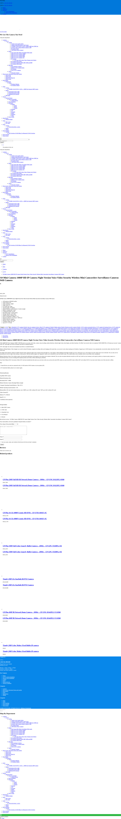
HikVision (8, 95)
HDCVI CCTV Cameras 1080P (18, 53)
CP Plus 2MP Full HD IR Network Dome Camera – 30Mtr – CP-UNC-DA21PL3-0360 (33, 479)
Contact (4, 14)
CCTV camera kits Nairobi (38, 328)
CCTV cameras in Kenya (104, 328)
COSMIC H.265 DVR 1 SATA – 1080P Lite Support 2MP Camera (23, 89)
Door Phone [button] (5, 80)
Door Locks (8, 75)
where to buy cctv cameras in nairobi (92, 332)
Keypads (13, 111)
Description (5, 335)
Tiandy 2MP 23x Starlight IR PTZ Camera (18, 579)
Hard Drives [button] (5, 118)
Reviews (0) (5, 337)
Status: (1, 296)
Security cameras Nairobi (51, 332)
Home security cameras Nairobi (59, 331)
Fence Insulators (12, 101)
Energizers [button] (10, 103)
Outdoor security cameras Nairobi (11, 332)
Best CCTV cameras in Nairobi (47, 327)
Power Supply (6, 134)
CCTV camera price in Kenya (61, 328)
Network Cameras (15, 72)
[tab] (62, 335)
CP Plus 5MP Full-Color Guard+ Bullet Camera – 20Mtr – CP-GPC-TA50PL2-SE (32, 546)
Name (2, 436)
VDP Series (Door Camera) (17, 50)
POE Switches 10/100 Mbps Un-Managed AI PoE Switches (21, 133)
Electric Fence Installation (11, 12)
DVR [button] (4, 86)
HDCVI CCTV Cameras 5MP (18, 56)
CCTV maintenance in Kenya (73, 329)
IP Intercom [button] (8, 81)
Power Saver (5, 135)
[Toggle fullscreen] (3, 709)
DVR (4, 692)
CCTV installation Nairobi (54, 329)
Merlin (15, 106)
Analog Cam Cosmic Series (17, 43)
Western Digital (9, 119)
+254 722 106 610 (8, 3)
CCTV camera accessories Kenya (88, 327)
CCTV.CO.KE (3, 31)
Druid (15, 105)
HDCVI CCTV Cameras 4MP (18, 55)
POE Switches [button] (6, 130)
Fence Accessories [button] (12, 99)
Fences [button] (4, 96)
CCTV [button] (7, 41)
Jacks (4, 700)
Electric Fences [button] (9, 98)
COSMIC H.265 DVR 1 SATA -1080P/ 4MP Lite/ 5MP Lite (24, 46)
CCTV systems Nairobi (9, 331)
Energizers (10, 779)
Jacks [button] (4, 120)
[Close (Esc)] (0, 709)
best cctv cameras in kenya (33, 327)
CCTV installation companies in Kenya (12, 329)
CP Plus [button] (10, 42)
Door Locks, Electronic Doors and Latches (12, 690)
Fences (4, 773)
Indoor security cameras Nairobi (74, 331)
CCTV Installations (10, 11)
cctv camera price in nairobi (74, 328)
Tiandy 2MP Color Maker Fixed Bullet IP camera (21, 645)
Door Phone (5, 691)
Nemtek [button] (13, 104)
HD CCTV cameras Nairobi (31, 331)
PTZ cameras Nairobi (24, 332)
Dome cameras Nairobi (19, 331)
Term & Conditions (7, 683)
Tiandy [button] (9, 71)
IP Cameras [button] (13, 59)
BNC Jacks (8, 122)
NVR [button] (4, 124)
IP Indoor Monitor (15, 84)
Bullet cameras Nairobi (59, 327)
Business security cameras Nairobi (72, 327)
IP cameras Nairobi (93, 331)
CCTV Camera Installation (9, 677)
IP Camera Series (15, 48)
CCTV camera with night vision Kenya (89, 328)
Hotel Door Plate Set (10, 77)
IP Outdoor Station (15, 85)
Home (4, 7)
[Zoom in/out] (4, 709)
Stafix (12, 115)
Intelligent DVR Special (13, 94)
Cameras (5, 688)
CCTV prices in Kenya (93, 329)
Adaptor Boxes (14, 100)
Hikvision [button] (10, 65)
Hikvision (10, 741)
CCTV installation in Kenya (27, 329)
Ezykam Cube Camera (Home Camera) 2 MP (21, 47)
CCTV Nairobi (84, 329)
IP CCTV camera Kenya (103, 331)
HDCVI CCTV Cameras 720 (17, 57)
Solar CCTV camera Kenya (64, 332)
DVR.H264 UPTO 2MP (13, 91)
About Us (5, 9)
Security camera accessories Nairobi (37, 332)
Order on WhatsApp (6, 325)
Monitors (13, 114)
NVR (4, 701)
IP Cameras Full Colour (16, 61)
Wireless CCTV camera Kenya (108, 332)
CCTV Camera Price (49, 328)
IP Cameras (13, 69)
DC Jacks (8, 123)
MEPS (12, 113)
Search (2, 142)
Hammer (13, 109)
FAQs (4, 680)
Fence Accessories (12, 775)
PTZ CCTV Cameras (16, 70)
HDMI (4, 695)
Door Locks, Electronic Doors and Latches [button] (12, 74)
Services (5, 10)
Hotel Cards (8, 76)
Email (1, 439)
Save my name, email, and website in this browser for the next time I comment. (19, 442)
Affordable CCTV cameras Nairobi (19, 327)
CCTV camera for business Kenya (103, 327)
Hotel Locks (8, 79)
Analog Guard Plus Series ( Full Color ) (20, 45)
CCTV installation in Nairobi (41, 329)
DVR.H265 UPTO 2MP (13, 93)
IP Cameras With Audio (16, 64)
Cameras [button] (5, 40)
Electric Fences (9, 774)
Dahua (7, 128)
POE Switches (6, 703)
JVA (12, 110)
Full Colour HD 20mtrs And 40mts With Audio (21, 52)
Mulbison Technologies (26, 708)
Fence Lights (11, 117)
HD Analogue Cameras (16, 66)
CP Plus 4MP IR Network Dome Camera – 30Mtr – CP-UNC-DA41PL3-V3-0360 (32, 612)
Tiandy (7, 129)
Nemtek (13, 780)
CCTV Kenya (63, 329)
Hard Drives (5, 693)
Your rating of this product (6, 424)
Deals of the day (6, 682)
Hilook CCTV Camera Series (17, 67)
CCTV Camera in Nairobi (25, 328)
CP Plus (10, 719)
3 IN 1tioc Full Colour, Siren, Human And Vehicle (25, 60)
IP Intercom (8, 758)
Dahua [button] (9, 51)
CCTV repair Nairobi (104, 329)
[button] (2, 818)
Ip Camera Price (85, 331)
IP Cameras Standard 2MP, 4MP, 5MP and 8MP (21, 62)
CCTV (6, 327)
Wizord (15, 108)
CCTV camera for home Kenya (12, 328)
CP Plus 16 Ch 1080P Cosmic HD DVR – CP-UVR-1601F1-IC (25, 513)
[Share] (2, 709)
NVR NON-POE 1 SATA (14, 127)
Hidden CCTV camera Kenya (45, 331)
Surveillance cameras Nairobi (77, 332)
